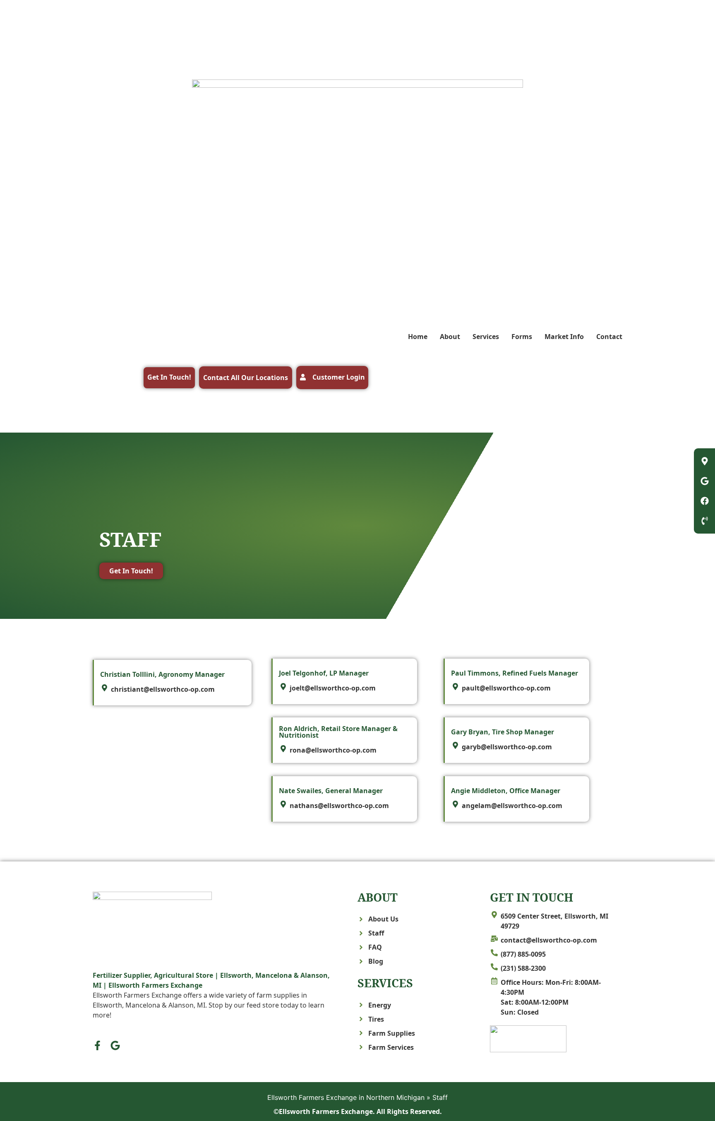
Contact (609, 336)
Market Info (564, 336)
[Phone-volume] (704, 520)
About (450, 336)
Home (417, 336)
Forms (521, 336)
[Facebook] (704, 501)
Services (486, 336)
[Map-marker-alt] (704, 461)
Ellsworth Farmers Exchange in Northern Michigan (346, 1097)
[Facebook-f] (97, 1045)
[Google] (115, 1045)
